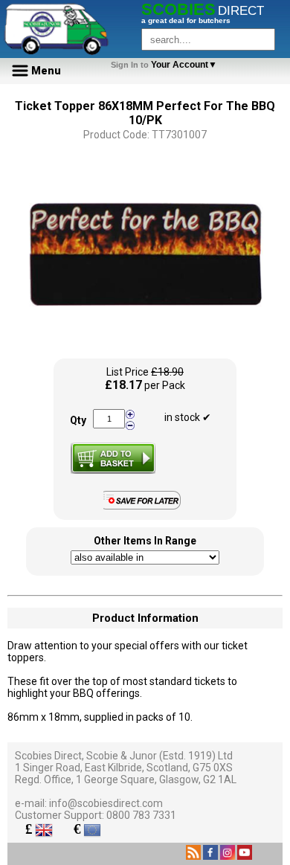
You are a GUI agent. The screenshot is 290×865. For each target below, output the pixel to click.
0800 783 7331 (141, 815)
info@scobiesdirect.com (106, 803)
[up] (130, 414)
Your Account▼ (166, 65)
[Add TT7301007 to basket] (113, 458)
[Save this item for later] (145, 506)
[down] (130, 424)
